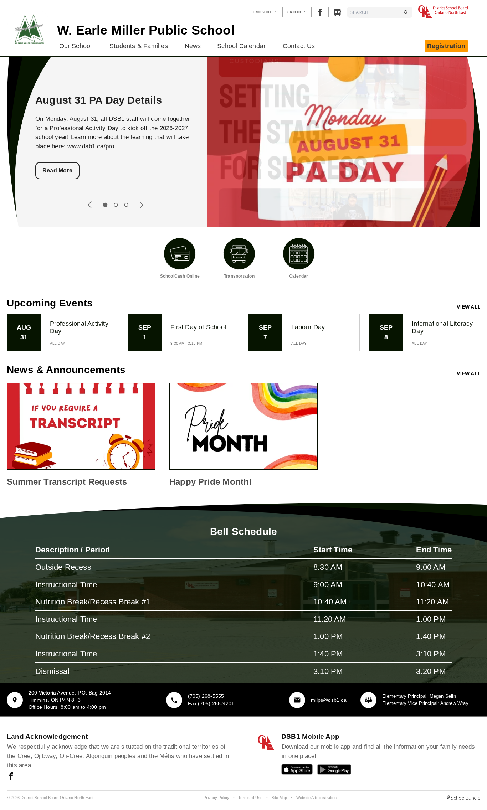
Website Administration (316, 797)
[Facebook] (320, 12)
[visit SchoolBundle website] (463, 797)
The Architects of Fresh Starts (110, 100)
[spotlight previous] (89, 205)
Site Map (279, 797)
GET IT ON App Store (293, 771)
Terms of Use (250, 797)
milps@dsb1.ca (329, 700)
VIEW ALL (469, 307)
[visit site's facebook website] (11, 777)
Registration (446, 46)
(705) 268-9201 (216, 703)
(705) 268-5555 (206, 696)
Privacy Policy (216, 797)
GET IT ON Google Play (329, 771)
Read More (57, 170)
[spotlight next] (141, 205)
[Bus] (337, 12)
